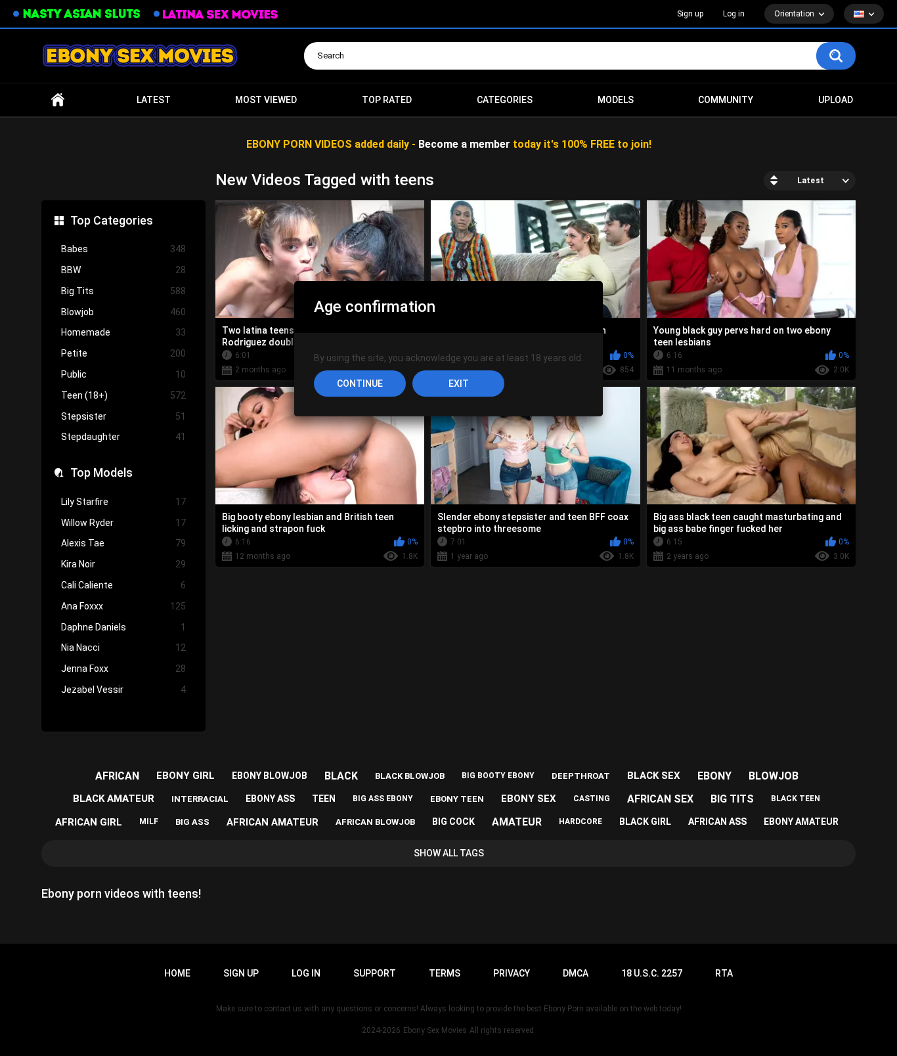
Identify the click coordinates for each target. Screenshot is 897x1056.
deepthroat (581, 776)
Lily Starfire (123, 501)
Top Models (101, 472)
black (341, 776)
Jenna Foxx (123, 668)
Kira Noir (123, 564)
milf (148, 821)
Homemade (123, 332)
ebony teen (457, 799)
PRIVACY (511, 973)
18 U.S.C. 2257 (651, 973)
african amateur (272, 822)
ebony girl (185, 775)
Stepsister (123, 416)
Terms (444, 973)
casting (591, 798)
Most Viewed (266, 100)
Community (725, 100)
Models (616, 100)
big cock (453, 821)
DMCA (575, 973)
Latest (154, 100)
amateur (517, 822)
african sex (660, 799)
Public (123, 374)
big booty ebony (498, 775)
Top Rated (387, 100)
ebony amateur (801, 821)
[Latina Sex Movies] (216, 14)
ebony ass (270, 798)
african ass (717, 821)
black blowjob (410, 776)
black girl (645, 821)
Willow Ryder (123, 522)
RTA (724, 973)
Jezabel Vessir (123, 689)
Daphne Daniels (123, 627)
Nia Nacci (123, 647)
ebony (714, 776)
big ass (192, 822)
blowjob (774, 776)
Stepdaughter (123, 436)
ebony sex (528, 798)
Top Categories (111, 220)
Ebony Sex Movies (435, 1030)
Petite (123, 353)
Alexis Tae (123, 543)
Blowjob (123, 312)
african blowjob (375, 822)
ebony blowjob (269, 775)
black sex (653, 775)
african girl (88, 822)
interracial (200, 799)
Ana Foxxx (123, 606)
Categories (505, 100)
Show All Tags (449, 853)
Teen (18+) (123, 395)
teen (324, 798)
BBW (123, 270)
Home (57, 100)
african (117, 776)
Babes (123, 249)
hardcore (580, 821)
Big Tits (123, 291)
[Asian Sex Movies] (77, 14)
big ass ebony (383, 798)
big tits (732, 799)
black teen (795, 798)
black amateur (113, 798)
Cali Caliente (123, 585)
